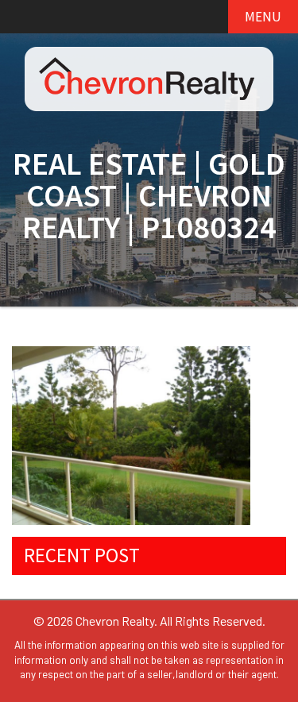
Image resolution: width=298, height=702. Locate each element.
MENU (263, 16)
